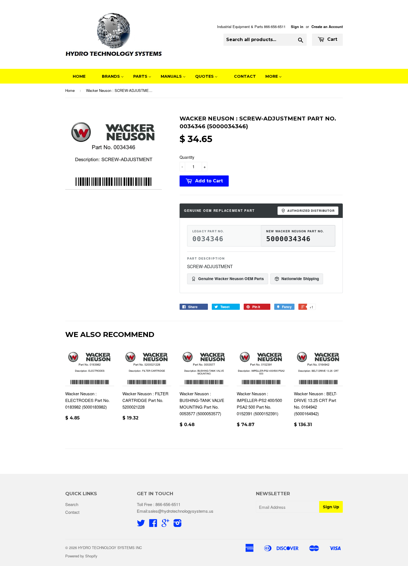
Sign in (297, 26)
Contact (72, 512)
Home (70, 90)
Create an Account (327, 26)
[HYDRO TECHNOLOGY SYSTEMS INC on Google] (165, 524)
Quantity (187, 157)
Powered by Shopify (81, 556)
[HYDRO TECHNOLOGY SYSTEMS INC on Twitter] (141, 524)
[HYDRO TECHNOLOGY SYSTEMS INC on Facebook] (153, 524)
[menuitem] (75, 76)
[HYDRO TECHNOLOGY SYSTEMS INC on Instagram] (177, 524)
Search (71, 504)
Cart (331, 39)
